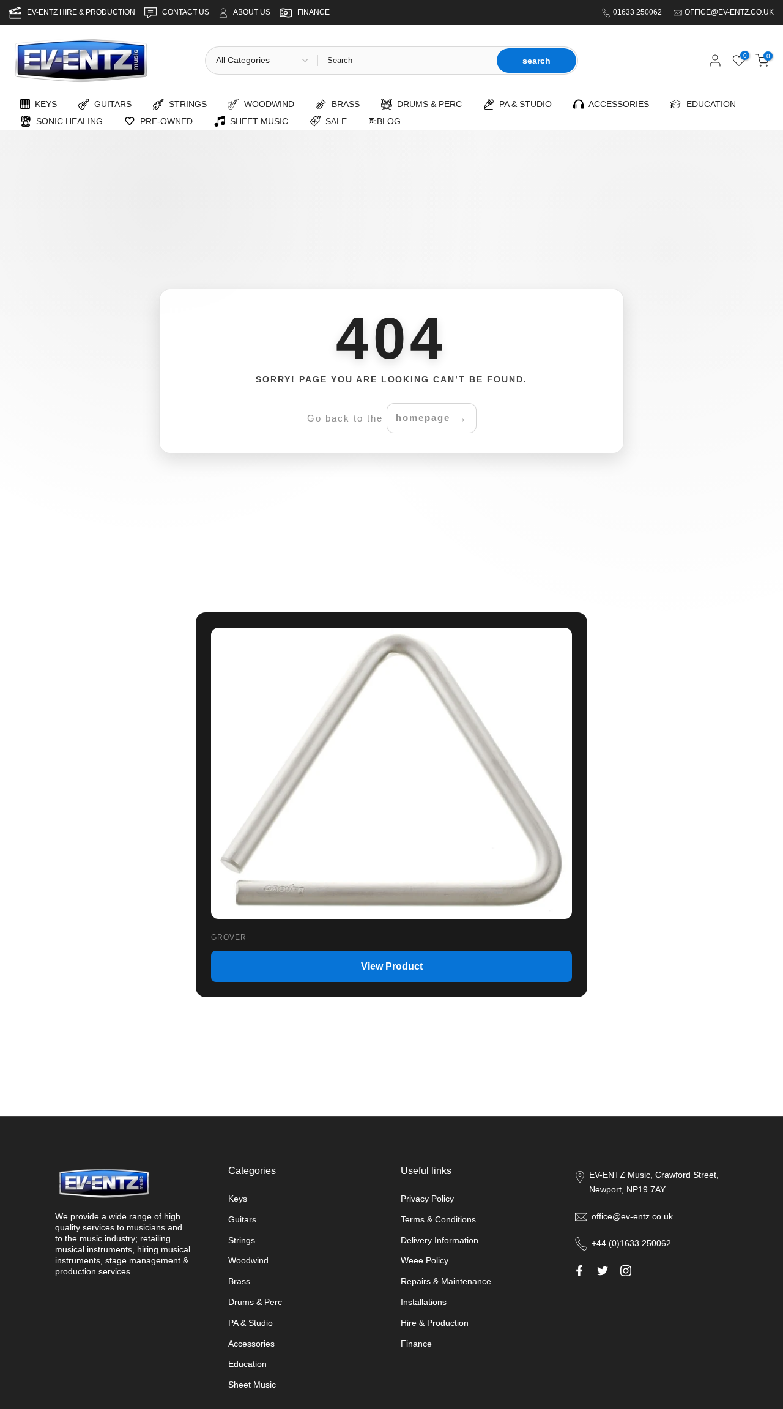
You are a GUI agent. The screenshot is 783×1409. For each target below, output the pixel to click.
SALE (334, 121)
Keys (237, 1198)
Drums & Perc (255, 1302)
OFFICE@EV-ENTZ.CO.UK (729, 12)
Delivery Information (439, 1240)
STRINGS (185, 104)
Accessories (251, 1343)
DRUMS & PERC (427, 104)
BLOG (389, 121)
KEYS (43, 104)
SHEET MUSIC (256, 121)
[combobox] (406, 60)
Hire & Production (435, 1323)
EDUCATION (708, 104)
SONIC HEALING (67, 121)
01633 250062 (638, 12)
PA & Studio (250, 1323)
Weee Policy (424, 1260)
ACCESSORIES (616, 104)
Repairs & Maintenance (446, 1281)
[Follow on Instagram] (625, 1270)
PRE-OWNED (164, 121)
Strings (241, 1240)
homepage (423, 417)
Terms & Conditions (438, 1219)
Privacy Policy (427, 1198)
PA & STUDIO (523, 104)
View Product (392, 966)
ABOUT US (251, 12)
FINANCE (313, 12)
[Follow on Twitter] (602, 1270)
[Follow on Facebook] (579, 1270)
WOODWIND (266, 104)
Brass (239, 1281)
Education (247, 1364)
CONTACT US (186, 12)
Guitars (242, 1219)
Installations (424, 1302)
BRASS (343, 104)
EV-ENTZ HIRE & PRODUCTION (82, 12)
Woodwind (248, 1260)
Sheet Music (252, 1384)
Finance (416, 1343)
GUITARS (110, 104)
